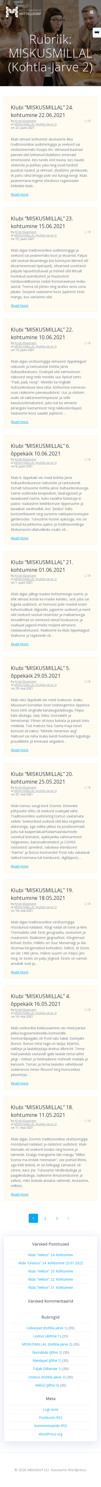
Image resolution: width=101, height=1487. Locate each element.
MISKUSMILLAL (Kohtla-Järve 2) (35, 124)
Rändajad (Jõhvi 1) (47, 1360)
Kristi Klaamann (25, 121)
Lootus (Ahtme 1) (47, 1336)
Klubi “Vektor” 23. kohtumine (50, 1271)
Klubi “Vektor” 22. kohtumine (50, 1279)
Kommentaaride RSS (50, 1425)
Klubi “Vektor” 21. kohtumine (50, 1287)
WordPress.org (50, 1434)
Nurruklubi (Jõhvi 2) (47, 1352)
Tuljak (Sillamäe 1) (47, 1368)
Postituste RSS (50, 1417)
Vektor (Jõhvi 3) (47, 1385)
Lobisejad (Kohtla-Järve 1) (46, 1328)
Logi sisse (50, 1409)
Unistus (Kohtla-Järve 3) (47, 1377)
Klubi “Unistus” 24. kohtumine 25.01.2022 (50, 1263)
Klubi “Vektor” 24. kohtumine (50, 1254)
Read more (19, 194)
